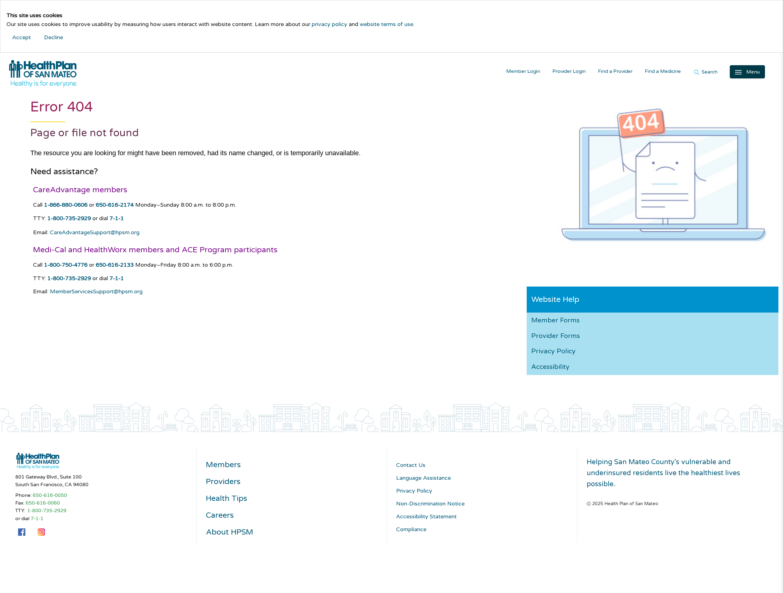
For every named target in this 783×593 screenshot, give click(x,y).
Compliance (411, 529)
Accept (21, 37)
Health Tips (226, 498)
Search (709, 72)
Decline (53, 37)
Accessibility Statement (426, 516)
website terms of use (386, 24)
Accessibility (550, 367)
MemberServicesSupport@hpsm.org (96, 291)
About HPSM (229, 532)
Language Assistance (423, 478)
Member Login (523, 71)
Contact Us (410, 465)
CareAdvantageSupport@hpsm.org (94, 232)
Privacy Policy (553, 351)
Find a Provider (615, 71)
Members (223, 465)
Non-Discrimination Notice (430, 503)
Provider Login (569, 71)
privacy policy (329, 24)
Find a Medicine (663, 71)
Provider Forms (555, 336)
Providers (223, 482)
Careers (220, 515)
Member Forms (555, 320)
